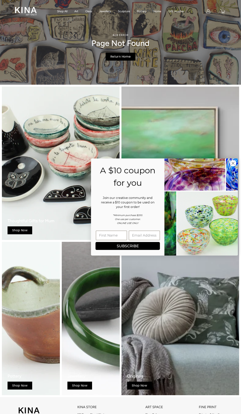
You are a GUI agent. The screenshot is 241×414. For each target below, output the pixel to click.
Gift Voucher (176, 11)
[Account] (208, 11)
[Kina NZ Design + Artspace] (26, 11)
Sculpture (124, 11)
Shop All (62, 11)
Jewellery (105, 11)
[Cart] (223, 11)
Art (76, 11)
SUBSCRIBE (127, 246)
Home (157, 11)
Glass (88, 11)
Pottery (141, 11)
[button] (216, 11)
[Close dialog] (232, 163)
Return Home (120, 56)
